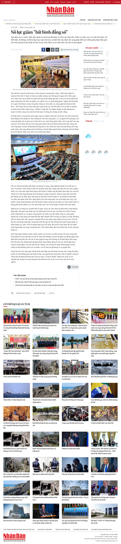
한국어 (74, 2)
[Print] (57, 50)
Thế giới (14, 28)
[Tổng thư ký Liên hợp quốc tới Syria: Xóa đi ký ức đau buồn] (104, 487)
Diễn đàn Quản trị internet (23, 293)
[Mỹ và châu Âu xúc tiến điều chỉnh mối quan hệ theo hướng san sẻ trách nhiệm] (16, 464)
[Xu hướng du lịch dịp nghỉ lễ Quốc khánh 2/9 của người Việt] (75, 341)
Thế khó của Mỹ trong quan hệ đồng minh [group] (17, 24)
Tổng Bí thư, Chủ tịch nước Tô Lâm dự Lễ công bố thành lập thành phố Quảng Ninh (93, 53)
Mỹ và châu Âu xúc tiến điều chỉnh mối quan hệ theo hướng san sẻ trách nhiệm (16, 475)
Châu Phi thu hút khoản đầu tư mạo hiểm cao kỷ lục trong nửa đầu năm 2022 (39, 285)
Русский (62, 2)
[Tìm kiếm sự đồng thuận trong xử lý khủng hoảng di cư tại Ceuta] (16, 487)
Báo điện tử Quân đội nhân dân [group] (101, 529)
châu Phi (51, 293)
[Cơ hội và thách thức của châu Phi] (104, 413)
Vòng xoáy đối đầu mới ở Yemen (73, 423)
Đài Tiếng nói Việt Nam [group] (81, 529)
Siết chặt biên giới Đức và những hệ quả (104, 377)
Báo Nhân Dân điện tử (60, 11)
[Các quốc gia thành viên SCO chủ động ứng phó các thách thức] (75, 511)
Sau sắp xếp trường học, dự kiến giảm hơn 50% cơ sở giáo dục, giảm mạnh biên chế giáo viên (94, 71)
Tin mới (92, 2)
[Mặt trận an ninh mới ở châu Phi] (46, 464)
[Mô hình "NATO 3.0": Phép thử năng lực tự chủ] (104, 511)
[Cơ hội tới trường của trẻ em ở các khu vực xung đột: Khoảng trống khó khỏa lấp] (16, 413)
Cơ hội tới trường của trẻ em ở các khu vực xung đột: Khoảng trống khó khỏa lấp (16, 425)
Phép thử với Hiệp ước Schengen (73, 400)
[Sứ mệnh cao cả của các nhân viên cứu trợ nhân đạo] (75, 367)
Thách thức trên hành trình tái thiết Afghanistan (44, 401)
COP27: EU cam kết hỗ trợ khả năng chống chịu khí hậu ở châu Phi (36, 279)
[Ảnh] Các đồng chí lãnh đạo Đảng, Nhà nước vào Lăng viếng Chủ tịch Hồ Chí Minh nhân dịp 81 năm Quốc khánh (104, 327)
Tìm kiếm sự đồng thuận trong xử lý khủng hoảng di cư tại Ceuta (15, 498)
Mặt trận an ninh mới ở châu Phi (43, 474)
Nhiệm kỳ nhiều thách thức (71, 449)
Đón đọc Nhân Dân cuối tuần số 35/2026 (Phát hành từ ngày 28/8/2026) (94, 105)
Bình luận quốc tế (27, 28)
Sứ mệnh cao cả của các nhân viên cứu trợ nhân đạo (74, 378)
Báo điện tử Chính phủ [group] (45, 529)
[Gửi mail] (53, 50)
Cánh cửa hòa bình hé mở (11, 377)
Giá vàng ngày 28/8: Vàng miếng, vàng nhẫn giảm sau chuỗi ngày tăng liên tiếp (104, 353)
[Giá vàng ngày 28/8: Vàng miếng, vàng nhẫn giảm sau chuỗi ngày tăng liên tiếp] (104, 341)
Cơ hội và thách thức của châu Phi (102, 423)
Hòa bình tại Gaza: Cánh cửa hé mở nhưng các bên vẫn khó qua (15, 450)
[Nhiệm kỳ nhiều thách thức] (75, 439)
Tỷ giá (96, 121)
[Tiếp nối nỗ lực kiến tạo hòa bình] (75, 464)
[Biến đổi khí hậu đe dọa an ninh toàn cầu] (46, 413)
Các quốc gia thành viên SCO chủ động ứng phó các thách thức (75, 522)
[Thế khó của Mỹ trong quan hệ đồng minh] (46, 367)
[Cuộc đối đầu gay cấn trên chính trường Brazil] (104, 390)
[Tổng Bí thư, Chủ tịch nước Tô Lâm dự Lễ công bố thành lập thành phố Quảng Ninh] (16, 316)
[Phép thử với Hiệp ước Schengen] (75, 390)
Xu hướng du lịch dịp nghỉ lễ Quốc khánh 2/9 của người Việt (73, 352)
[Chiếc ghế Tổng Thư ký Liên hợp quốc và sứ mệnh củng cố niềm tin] (46, 511)
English (47, 2)
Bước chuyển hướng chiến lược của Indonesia (44, 450)
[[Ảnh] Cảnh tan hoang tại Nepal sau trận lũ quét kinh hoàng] (46, 316)
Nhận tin (108, 2)
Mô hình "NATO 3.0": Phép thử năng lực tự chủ (103, 522)
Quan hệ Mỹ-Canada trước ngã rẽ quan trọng (94, 78)
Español (69, 2)
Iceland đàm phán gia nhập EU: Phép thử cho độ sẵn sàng (94, 87)
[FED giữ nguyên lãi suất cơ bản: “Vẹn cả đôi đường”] (75, 487)
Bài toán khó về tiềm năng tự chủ (14, 521)
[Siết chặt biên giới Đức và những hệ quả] (104, 367)
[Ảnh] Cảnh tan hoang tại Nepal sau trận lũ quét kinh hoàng (94, 61)
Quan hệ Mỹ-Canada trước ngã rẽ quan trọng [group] (76, 24)
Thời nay (82, 20)
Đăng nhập (117, 2)
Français (56, 2)
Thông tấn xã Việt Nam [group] (62, 529)
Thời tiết (88, 121)
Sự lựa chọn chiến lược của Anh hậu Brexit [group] (46, 24)
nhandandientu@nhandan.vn (109, 541)
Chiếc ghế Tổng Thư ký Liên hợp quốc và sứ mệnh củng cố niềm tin (45, 522)
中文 (51, 2)
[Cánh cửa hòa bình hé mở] (16, 367)
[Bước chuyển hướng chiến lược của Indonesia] (46, 439)
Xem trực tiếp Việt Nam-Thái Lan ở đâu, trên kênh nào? (94, 113)
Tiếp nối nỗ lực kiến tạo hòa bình (73, 474)
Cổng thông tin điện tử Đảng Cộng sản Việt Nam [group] (18, 529)
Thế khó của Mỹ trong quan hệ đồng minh (45, 378)
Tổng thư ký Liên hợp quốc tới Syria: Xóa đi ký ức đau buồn (103, 498)
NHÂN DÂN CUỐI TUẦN (94, 20)
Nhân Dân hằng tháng (110, 20)
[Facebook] (43, 50)
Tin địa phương (99, 2)
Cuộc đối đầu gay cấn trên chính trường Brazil (104, 401)
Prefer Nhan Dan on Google (70, 49)
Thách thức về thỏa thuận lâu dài (14, 400)
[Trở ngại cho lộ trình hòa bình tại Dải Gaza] (46, 487)
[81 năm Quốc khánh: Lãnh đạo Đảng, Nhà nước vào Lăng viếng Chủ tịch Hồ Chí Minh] (46, 341)
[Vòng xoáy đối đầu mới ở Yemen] (75, 413)
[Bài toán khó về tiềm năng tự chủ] (16, 511)
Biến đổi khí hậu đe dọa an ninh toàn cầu (45, 424)
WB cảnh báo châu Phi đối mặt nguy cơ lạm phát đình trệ (33, 282)
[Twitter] (48, 50)
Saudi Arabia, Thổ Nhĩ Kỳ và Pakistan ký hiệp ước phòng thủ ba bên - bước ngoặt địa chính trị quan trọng (103, 451)
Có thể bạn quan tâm (16, 304)
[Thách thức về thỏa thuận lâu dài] (16, 390)
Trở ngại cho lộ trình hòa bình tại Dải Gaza (45, 498)
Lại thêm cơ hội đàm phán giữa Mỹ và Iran (103, 475)
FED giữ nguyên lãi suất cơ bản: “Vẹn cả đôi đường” (75, 498)
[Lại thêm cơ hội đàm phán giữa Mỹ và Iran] (104, 464)
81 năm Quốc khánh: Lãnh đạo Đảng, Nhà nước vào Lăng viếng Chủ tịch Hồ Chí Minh (45, 353)
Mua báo (86, 2)
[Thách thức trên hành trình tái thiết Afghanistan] (46, 390)
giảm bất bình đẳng (39, 293)
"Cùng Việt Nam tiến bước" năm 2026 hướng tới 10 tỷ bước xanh (16, 352)
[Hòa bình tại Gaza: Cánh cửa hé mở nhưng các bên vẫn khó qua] (16, 439)
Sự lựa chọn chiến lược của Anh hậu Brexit (94, 96)
